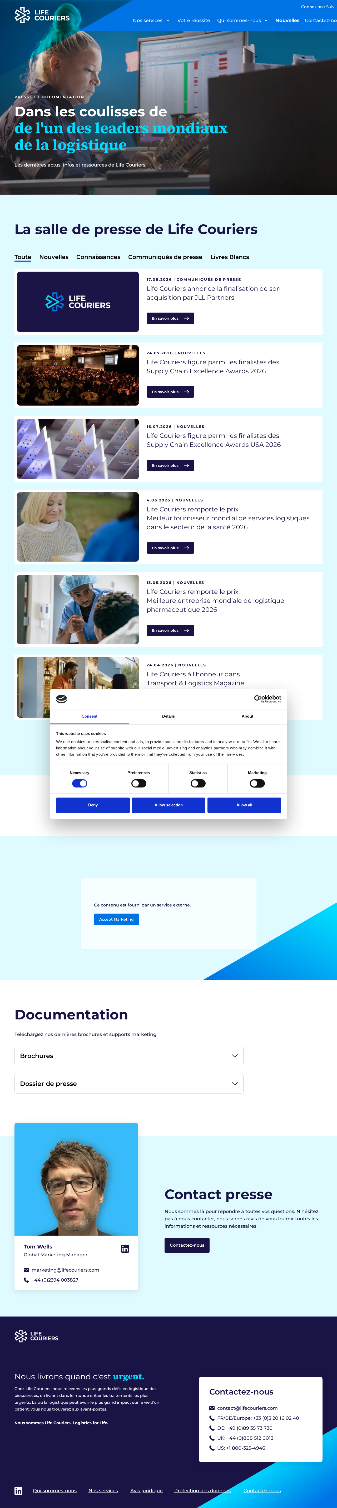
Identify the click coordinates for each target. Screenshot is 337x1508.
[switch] (138, 783)
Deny (93, 805)
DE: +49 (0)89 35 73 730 (244, 1428)
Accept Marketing (116, 919)
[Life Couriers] (67, 15)
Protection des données (202, 1491)
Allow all (244, 805)
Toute (22, 257)
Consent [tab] (89, 716)
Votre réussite (193, 20)
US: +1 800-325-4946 (241, 1448)
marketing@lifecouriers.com (65, 1270)
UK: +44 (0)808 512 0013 (245, 1438)
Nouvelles (287, 20)
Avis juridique (146, 1491)
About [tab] (247, 716)
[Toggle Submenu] (168, 20)
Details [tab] (168, 716)
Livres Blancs (229, 257)
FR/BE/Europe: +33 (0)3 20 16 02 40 (258, 1418)
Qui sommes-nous (239, 20)
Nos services (147, 20)
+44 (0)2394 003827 (55, 1280)
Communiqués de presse (165, 257)
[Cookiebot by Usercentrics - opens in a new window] (258, 699)
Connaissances (98, 257)
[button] (129, 1056)
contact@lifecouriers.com (247, 1408)
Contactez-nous (187, 1245)
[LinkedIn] (125, 1249)
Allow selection (169, 805)
